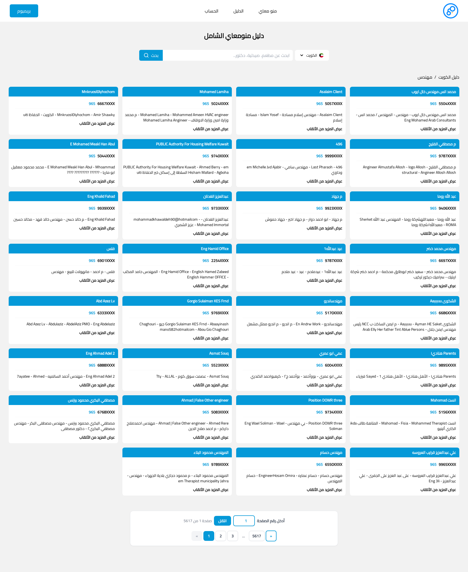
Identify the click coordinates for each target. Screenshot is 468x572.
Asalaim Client (331, 91)
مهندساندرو (333, 300)
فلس (111, 248)
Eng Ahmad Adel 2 (100, 353)
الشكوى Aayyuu (443, 300)
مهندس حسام (331, 452)
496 (339, 143)
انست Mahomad (443, 400)
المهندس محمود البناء (211, 452)
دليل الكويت (448, 77)
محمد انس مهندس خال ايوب (434, 91)
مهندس (425, 77)
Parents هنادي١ (443, 353)
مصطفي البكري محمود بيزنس (91, 400)
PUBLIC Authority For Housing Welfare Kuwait (192, 143)
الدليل (238, 11)
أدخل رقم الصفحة (271, 520)
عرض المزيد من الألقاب (438, 128)
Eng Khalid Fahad (101, 196)
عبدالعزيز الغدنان (216, 196)
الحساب (211, 11)
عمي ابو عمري (330, 353)
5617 (256, 535)
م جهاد (337, 196)
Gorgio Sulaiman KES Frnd (208, 300)
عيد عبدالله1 (333, 248)
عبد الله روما (446, 196)
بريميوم (24, 11)
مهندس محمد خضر (441, 248)
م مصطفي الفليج (442, 143)
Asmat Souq (219, 353)
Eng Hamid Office (215, 248)
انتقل (222, 520)
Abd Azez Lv (105, 300)
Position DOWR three (325, 400)
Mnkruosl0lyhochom (98, 91)
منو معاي (268, 11)
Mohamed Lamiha (214, 91)
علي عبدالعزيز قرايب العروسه (434, 452)
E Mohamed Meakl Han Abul (92, 143)
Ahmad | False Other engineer (205, 400)
